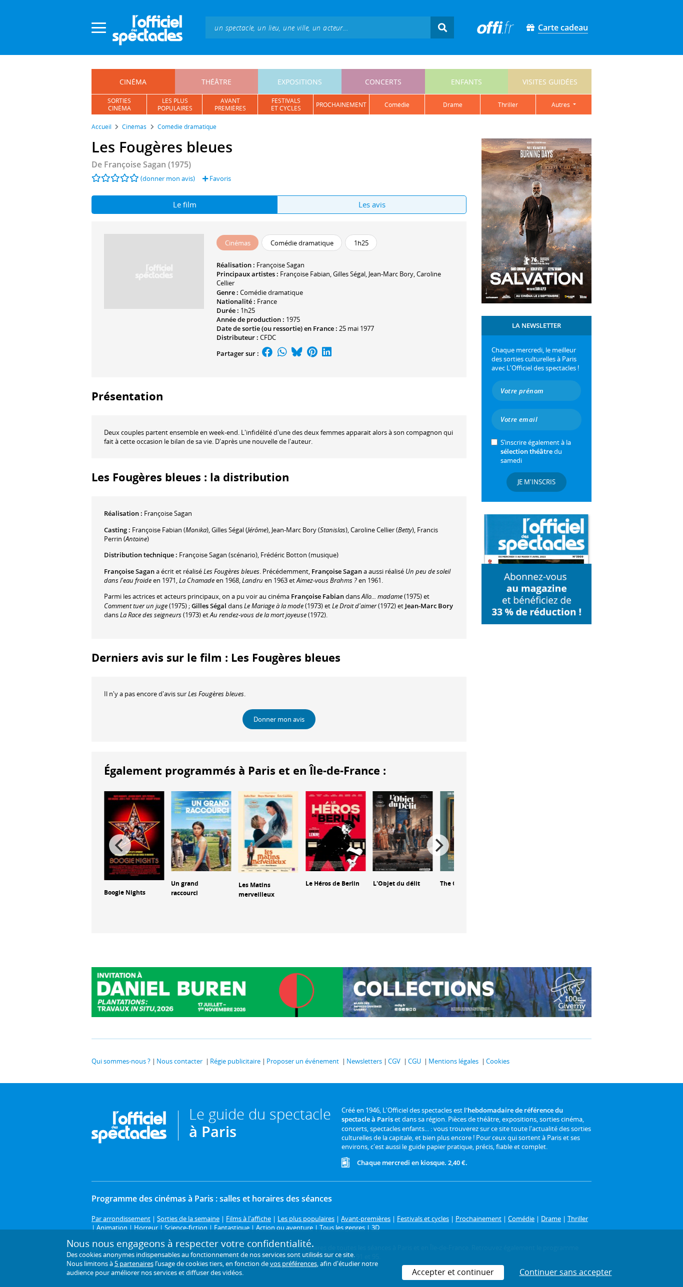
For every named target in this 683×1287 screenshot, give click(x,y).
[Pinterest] (312, 353)
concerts (383, 81)
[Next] (438, 845)
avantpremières (230, 104)
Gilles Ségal (349, 273)
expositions (300, 81)
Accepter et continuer (453, 1272)
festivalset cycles (286, 104)
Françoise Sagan (280, 264)
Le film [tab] (184, 204)
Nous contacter (179, 1061)
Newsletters (364, 1061)
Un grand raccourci (184, 888)
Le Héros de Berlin (333, 883)
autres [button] (562, 104)
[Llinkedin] (326, 353)
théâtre (217, 81)
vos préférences (293, 1263)
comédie (397, 104)
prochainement (341, 104)
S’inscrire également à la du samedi (535, 451)
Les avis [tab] (372, 204)
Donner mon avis (279, 719)
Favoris (219, 178)
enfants (466, 81)
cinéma (133, 81)
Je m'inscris (537, 481)
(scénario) (218, 554)
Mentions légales (453, 1061)
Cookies (498, 1061)
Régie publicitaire (235, 1061)
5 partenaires (134, 1263)
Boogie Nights (125, 892)
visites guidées (550, 81)
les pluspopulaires (175, 104)
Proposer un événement (302, 1061)
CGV (394, 1061)
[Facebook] (267, 353)
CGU (414, 1061)
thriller (508, 104)
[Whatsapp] (282, 353)
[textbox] (318, 27)
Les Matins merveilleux (256, 890)
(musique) (299, 554)
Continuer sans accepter (566, 1272)
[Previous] (120, 845)
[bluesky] (297, 353)
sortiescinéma (119, 104)
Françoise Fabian (305, 273)
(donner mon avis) (167, 178)
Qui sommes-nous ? (121, 1061)
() (170, 529)
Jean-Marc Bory (391, 273)
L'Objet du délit (396, 883)
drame (452, 104)
